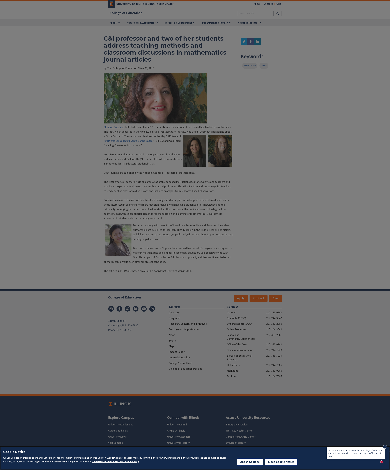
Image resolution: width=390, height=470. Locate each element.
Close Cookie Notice (281, 462)
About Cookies (250, 462)
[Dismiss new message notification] (385, 447)
